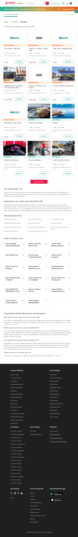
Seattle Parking (54, 391)
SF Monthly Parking (55, 407)
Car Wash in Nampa (15, 463)
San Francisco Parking (56, 378)
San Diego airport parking (17, 413)
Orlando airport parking (16, 417)
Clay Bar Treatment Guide (12, 223)
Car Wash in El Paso (15, 441)
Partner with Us (54, 431)
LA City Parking (54, 384)
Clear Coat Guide (56, 223)
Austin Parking (53, 397)
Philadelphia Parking (55, 387)
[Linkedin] (22, 493)
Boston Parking (54, 400)
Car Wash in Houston (16, 431)
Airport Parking (14, 374)
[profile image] (69, 3)
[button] (68, 3)
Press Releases (34, 522)
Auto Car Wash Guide (34, 219)
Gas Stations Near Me (36, 434)
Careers (32, 496)
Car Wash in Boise (15, 473)
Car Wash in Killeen (15, 480)
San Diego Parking (55, 413)
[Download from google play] (59, 494)
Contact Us (33, 499)
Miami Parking (53, 410)
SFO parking (13, 400)
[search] (47, 3)
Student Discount (34, 512)
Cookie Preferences (35, 509)
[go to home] (10, 2)
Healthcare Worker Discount (37, 515)
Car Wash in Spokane (16, 483)
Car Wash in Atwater (16, 470)
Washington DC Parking (56, 404)
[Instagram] (15, 493)
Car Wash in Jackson (16, 467)
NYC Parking (53, 374)
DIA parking (13, 410)
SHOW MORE (39, 182)
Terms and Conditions (36, 502)
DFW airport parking (15, 397)
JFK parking (13, 391)
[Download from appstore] (59, 499)
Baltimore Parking (54, 394)
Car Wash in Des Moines (17, 457)
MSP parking (13, 423)
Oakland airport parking (16, 420)
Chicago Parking (54, 381)
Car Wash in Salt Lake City (17, 444)
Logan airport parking (16, 407)
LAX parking (13, 381)
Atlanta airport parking (16, 394)
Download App (55, 3)
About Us (32, 493)
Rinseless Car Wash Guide (12, 227)
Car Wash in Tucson (15, 437)
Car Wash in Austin (15, 460)
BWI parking (13, 404)
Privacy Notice (34, 506)
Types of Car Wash (33, 223)
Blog (11, 497)
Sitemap (32, 519)
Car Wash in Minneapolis (17, 434)
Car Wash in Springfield (16, 476)
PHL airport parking (15, 378)
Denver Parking (54, 417)
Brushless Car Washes (11, 231)
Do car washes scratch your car (37, 231)
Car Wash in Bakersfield (16, 450)
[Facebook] (18, 493)
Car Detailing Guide (57, 219)
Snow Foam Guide (10, 219)
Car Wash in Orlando (16, 454)
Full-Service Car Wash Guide (36, 227)
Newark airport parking (16, 384)
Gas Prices (33, 431)
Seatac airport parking (16, 387)
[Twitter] (11, 493)
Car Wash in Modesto (16, 447)
